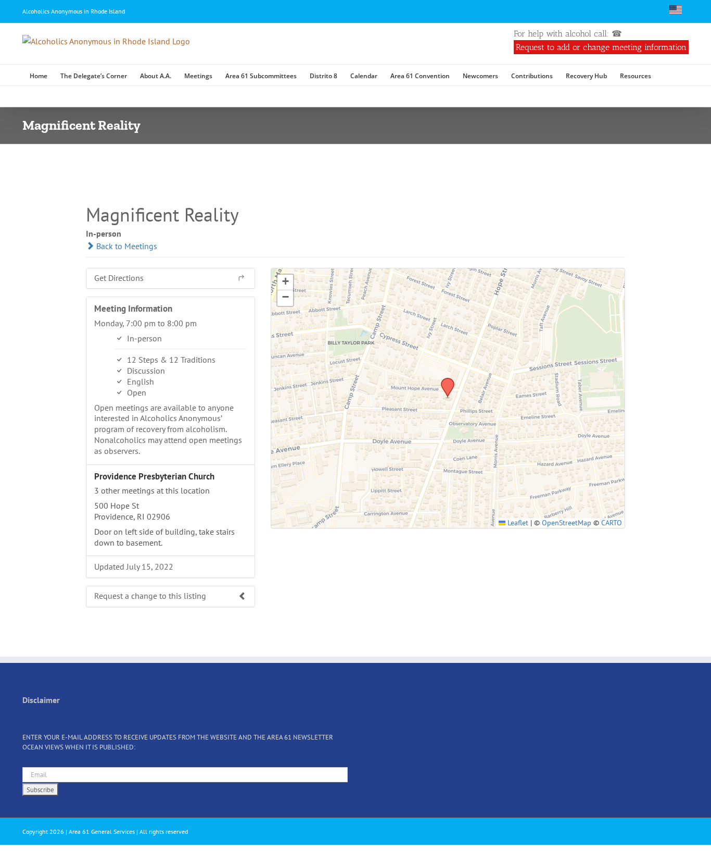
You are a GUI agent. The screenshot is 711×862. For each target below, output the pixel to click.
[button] (666, 75)
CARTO (611, 522)
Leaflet (516, 522)
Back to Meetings (125, 246)
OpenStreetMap (566, 522)
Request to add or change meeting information (601, 47)
